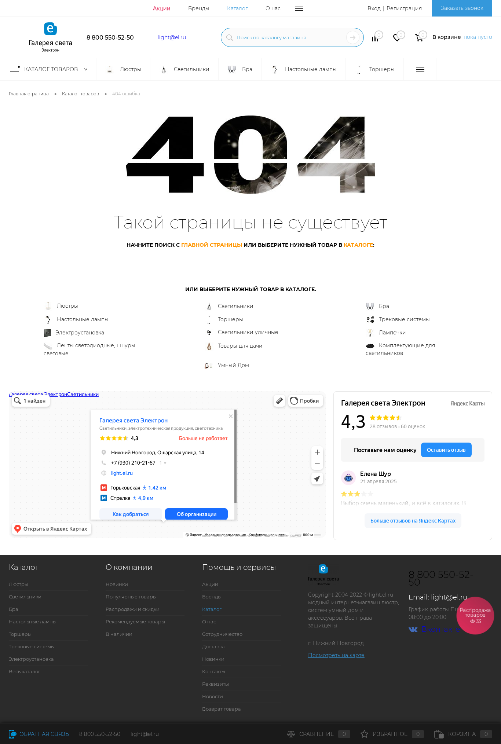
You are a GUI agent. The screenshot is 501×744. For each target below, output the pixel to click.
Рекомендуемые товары (135, 621)
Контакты (213, 671)
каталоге (358, 245)
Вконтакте (440, 629)
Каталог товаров (52, 69)
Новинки (117, 584)
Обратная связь (43, 734)
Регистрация (404, 8)
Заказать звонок (462, 8)
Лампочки (392, 332)
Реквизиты (215, 684)
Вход (374, 8)
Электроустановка (79, 332)
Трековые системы (404, 319)
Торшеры (230, 319)
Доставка (213, 646)
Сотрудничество (222, 634)
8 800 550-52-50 (110, 37)
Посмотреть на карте (336, 655)
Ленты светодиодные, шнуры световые (89, 349)
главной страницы (211, 245)
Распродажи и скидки (133, 609)
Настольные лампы (83, 319)
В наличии (119, 634)
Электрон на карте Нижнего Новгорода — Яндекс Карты (250, 535)
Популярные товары (131, 597)
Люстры (67, 306)
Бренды (198, 8)
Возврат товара (221, 709)
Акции (162, 8)
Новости (212, 696)
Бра (384, 306)
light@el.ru (172, 37)
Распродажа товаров (475, 615)
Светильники (235, 306)
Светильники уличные (248, 332)
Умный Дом (233, 365)
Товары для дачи (240, 345)
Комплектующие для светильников (400, 349)
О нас (273, 8)
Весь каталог (24, 671)
